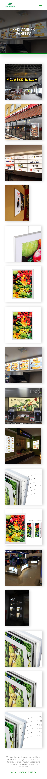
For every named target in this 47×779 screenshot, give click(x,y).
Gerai (13, 772)
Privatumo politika (26, 772)
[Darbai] (23, 99)
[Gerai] (44, 768)
